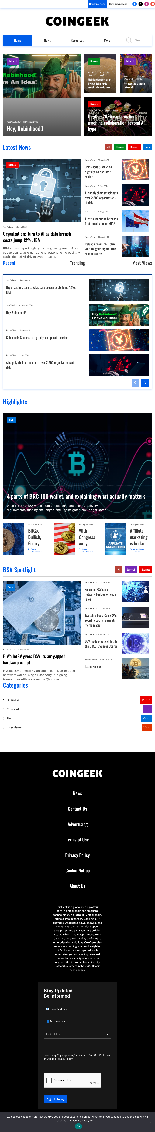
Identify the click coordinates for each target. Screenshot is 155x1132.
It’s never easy (94, 666)
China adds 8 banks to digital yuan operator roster (98, 172)
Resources (77, 40)
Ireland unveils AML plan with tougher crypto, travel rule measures (101, 249)
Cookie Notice (77, 870)
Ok (78, 1126)
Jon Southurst (9, 649)
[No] (150, 1122)
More (107, 40)
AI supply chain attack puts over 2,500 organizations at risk (101, 198)
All (108, 147)
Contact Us (77, 808)
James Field (91, 73)
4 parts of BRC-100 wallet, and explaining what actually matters (76, 496)
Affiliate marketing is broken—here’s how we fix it (139, 537)
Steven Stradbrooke (36, 550)
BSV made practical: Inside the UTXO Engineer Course (101, 643)
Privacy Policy (77, 855)
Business (94, 104)
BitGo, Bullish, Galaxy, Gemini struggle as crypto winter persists (36, 537)
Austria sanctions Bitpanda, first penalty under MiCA (101, 221)
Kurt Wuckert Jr (14, 122)
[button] (135, 383)
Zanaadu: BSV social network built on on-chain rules (101, 594)
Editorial (13, 61)
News (47, 40)
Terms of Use (77, 839)
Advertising (78, 824)
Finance (94, 61)
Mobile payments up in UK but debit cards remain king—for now (99, 83)
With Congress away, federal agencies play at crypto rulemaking (88, 537)
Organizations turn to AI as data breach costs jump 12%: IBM (37, 236)
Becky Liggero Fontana (139, 550)
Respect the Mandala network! (134, 85)
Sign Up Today (55, 1099)
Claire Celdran (94, 110)
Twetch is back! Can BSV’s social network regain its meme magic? (101, 620)
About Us (77, 886)
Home (17, 40)
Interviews (14, 727)
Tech (147, 147)
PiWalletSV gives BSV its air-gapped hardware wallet (34, 659)
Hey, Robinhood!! (118, 4)
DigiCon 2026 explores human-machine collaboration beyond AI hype (116, 122)
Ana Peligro (8, 227)
